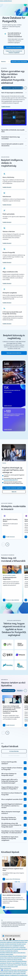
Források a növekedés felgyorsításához (9, 951)
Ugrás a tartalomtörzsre (6, 1)
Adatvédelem (9, 973)
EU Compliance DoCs (22, 975)
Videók (13, 961)
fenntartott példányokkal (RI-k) (11, 480)
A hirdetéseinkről (13, 975)
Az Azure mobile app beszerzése (12, 936)
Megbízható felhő (20, 942)
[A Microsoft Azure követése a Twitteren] (4, 939)
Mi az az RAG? (14, 966)
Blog (12, 957)
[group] (11, 526)
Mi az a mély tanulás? (9, 964)
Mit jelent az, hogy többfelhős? (13, 963)
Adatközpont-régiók (11, 942)
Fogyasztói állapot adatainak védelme (8, 971)
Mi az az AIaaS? (17, 964)
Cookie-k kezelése (16, 973)
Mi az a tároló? (7, 966)
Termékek (19, 944)
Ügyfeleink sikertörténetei (11, 944)
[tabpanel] (14, 120)
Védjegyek (6, 975)
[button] (5, 61)
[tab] (12, 87)
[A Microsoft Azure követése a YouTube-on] (14, 939)
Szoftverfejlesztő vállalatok (6, 956)
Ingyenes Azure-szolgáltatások (12, 945)
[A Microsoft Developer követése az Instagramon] (7, 939)
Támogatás (13, 952)
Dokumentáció (7, 957)
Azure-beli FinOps (14, 947)
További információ (8, 382)
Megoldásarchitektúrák (5, 952)
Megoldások (24, 949)
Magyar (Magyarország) (5, 968)
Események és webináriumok (7, 959)
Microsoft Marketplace (17, 956)
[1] (2, 920)
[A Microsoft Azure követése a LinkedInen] (11, 939)
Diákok (24, 957)
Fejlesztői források (18, 957)
